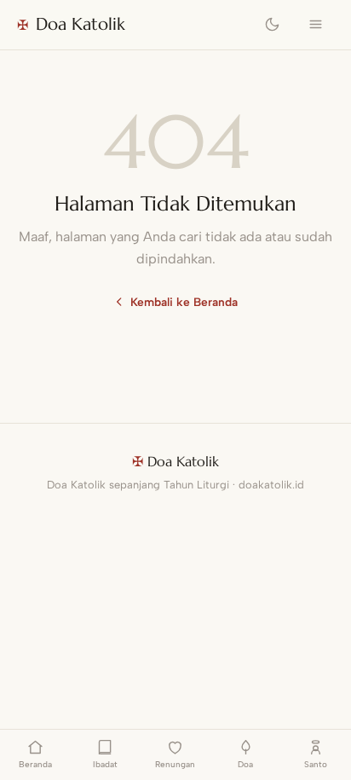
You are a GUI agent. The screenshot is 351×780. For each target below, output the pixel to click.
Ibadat (105, 764)
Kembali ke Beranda (184, 302)
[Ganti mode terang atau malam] (272, 24)
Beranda (35, 764)
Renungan (175, 764)
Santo (315, 764)
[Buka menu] (315, 24)
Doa (245, 764)
